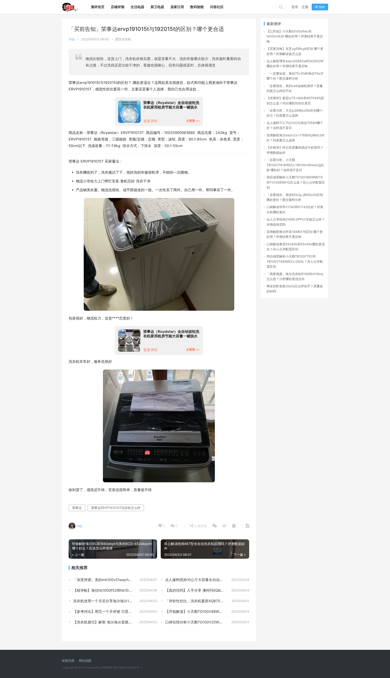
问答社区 (217, 7)
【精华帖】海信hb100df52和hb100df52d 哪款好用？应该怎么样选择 (115, 590)
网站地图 (85, 660)
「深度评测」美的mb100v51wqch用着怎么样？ (111, 579)
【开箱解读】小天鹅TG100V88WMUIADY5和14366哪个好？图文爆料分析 (207, 611)
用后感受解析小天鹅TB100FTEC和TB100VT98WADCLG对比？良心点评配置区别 (295, 261)
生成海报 (200, 526)
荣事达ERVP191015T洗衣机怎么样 (115, 508)
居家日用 (177, 7)
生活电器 (137, 7)
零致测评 (106, 667)
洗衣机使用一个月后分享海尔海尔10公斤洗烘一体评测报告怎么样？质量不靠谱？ (115, 601)
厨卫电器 (157, 7)
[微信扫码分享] (214, 526)
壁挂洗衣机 (123, 39)
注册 (305, 7)
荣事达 (77, 508)
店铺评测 (117, 7)
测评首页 (97, 7)
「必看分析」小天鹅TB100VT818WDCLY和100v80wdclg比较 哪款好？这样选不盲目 (295, 165)
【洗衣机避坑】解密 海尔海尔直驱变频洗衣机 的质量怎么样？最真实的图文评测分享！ (115, 622)
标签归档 (68, 660)
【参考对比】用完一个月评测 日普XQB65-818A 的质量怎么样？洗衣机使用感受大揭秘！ (115, 611)
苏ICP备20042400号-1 (127, 667)
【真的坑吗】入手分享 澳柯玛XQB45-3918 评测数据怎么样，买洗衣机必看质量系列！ (207, 590)
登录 (294, 7)
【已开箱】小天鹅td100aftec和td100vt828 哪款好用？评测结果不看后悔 (295, 36)
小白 (72, 39)
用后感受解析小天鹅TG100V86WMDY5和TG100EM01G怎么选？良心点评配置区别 (296, 182)
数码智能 (197, 7)
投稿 (321, 7)
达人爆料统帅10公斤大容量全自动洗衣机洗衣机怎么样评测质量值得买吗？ (207, 579)
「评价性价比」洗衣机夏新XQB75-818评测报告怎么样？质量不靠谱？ (207, 601)
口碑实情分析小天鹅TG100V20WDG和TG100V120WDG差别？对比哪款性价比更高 (207, 622)
